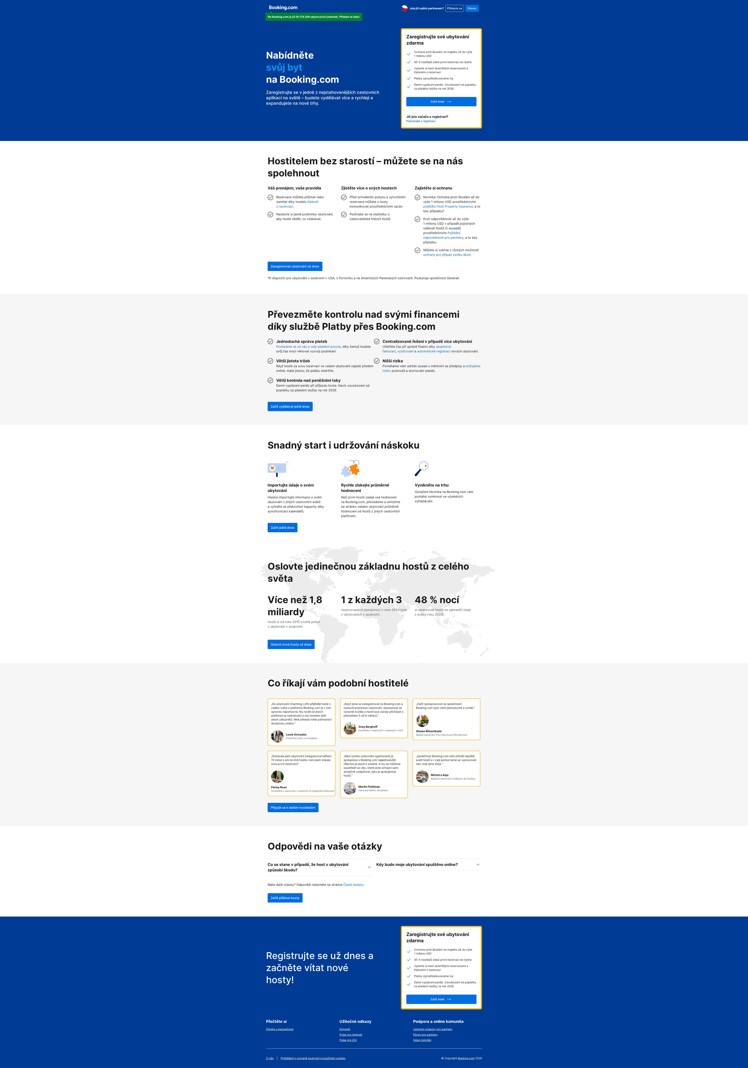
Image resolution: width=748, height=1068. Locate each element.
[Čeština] (404, 8)
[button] (313, 17)
